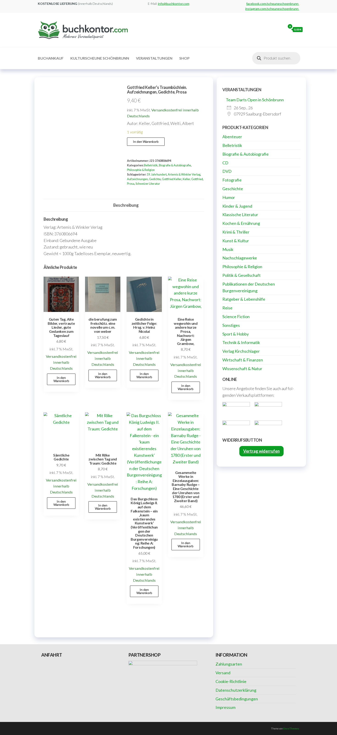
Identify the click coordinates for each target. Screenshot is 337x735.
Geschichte (232, 188)
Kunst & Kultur (235, 240)
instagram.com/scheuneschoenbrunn (272, 9)
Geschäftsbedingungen (236, 698)
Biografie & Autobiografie (175, 165)
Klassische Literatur (240, 214)
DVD (227, 171)
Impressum (225, 707)
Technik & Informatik (241, 342)
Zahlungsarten (228, 663)
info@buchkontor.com (173, 4)
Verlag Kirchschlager (241, 351)
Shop (184, 58)
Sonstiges (231, 325)
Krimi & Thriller (235, 231)
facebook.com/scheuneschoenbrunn (272, 4)
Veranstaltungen (154, 58)
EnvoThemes (291, 728)
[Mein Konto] (281, 29)
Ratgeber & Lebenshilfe (243, 299)
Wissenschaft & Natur (242, 368)
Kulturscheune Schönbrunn (99, 58)
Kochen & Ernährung (241, 223)
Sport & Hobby (235, 333)
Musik (227, 249)
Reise (227, 307)
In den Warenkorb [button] (61, 379)
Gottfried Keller (172, 179)
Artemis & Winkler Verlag (184, 174)
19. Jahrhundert (157, 174)
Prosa (130, 183)
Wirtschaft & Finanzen (242, 359)
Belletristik (151, 165)
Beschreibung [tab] (126, 205)
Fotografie (232, 179)
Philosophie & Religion (141, 170)
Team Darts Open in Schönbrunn (255, 99)
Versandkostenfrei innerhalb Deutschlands (61, 362)
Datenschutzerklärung (235, 690)
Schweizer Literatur (147, 183)
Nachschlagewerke (239, 257)
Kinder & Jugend (237, 206)
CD (225, 162)
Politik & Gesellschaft (241, 275)
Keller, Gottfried (193, 179)
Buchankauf (51, 58)
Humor (228, 197)
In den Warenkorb (146, 141)
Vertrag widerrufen (261, 451)
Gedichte (155, 179)
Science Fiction (236, 316)
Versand (222, 672)
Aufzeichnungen (137, 179)
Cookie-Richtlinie (230, 681)
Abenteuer (232, 136)
